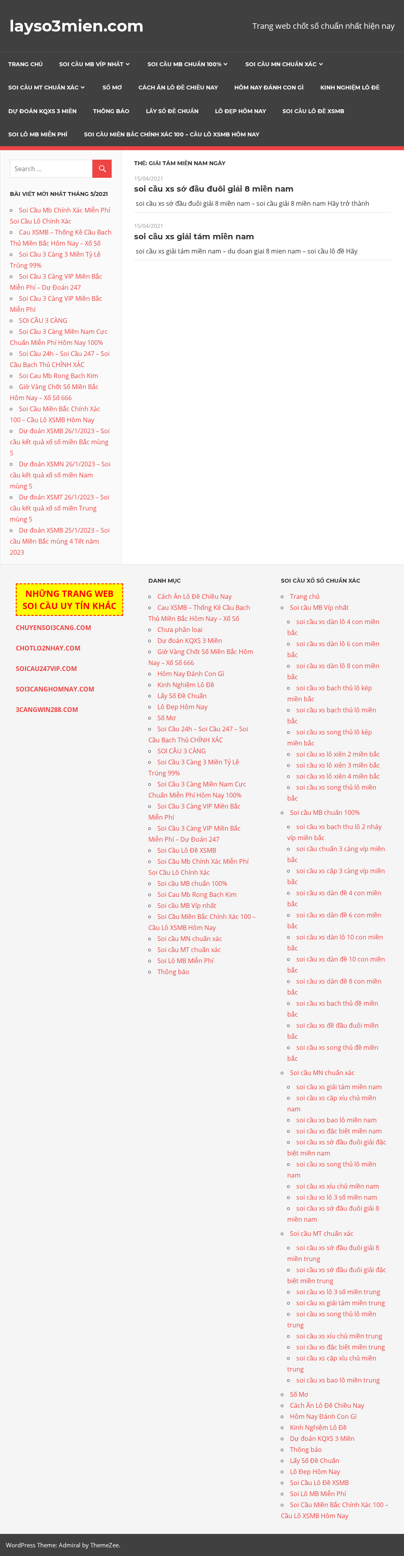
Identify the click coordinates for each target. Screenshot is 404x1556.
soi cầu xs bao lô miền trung (338, 1380)
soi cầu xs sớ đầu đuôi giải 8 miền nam (214, 189)
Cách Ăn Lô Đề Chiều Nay (178, 87)
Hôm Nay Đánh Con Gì (269, 87)
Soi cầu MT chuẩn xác (43, 87)
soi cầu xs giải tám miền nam (194, 236)
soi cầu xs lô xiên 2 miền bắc (338, 754)
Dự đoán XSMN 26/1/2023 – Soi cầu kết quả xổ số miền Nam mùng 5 (60, 475)
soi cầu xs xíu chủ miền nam (337, 1186)
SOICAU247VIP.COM (46, 668)
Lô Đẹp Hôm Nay (240, 111)
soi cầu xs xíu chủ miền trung (339, 1336)
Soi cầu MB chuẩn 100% (184, 64)
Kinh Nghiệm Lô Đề (350, 87)
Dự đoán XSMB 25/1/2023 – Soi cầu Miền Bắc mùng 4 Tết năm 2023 (60, 541)
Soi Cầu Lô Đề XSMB (313, 111)
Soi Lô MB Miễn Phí (37, 134)
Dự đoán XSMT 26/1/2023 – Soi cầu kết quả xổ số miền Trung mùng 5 (59, 508)
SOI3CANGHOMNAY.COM (55, 689)
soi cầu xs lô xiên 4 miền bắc (338, 776)
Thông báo (111, 111)
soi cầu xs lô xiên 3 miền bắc (338, 765)
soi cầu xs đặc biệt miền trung (340, 1347)
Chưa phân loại (179, 629)
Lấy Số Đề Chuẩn (172, 111)
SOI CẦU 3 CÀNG (43, 320)
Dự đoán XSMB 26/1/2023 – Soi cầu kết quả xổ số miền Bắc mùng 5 (60, 442)
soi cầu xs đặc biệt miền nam (339, 1131)
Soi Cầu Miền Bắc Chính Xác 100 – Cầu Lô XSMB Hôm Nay (171, 134)
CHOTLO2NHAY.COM (48, 648)
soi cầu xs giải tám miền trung (340, 1303)
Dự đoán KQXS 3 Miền (42, 111)
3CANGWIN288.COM (47, 709)
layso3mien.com (76, 25)
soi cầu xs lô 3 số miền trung (338, 1292)
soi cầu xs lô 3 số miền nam (336, 1197)
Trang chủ (25, 64)
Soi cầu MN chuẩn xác (280, 64)
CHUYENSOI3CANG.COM (53, 627)
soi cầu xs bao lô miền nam (336, 1120)
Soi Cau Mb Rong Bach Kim (58, 375)
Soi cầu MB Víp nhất (91, 64)
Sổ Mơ (112, 87)
